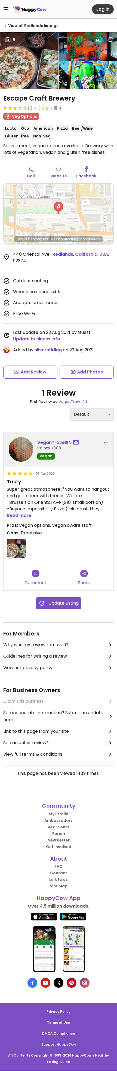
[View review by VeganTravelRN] (21, 449)
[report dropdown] (106, 443)
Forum (58, 833)
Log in (102, 9)
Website (58, 176)
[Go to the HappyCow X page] (58, 983)
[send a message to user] (77, 442)
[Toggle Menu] (6, 9)
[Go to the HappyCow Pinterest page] (71, 983)
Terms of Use (58, 1022)
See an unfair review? (26, 743)
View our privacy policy (28, 667)
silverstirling (48, 350)
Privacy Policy (58, 1011)
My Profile (58, 814)
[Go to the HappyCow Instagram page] (85, 983)
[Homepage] (30, 9)
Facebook (86, 176)
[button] (58, 208)
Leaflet (22, 239)
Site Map (58, 886)
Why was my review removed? (36, 645)
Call (31, 176)
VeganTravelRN (73, 401)
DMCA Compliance (58, 1033)
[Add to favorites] (110, 40)
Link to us (58, 879)
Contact (58, 873)
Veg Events (58, 827)
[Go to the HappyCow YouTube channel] (45, 983)
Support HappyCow (58, 1044)
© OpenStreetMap (64, 239)
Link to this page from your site (36, 731)
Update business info (36, 339)
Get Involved (58, 846)
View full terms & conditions (32, 754)
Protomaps (39, 239)
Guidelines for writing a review (35, 656)
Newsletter (59, 840)
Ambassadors (58, 820)
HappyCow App (59, 898)
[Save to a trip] (98, 40)
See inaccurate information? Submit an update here (53, 716)
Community (58, 806)
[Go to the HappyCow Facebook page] (32, 983)
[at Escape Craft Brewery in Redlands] (16, 548)
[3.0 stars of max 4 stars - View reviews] (15, 107)
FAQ (58, 866)
